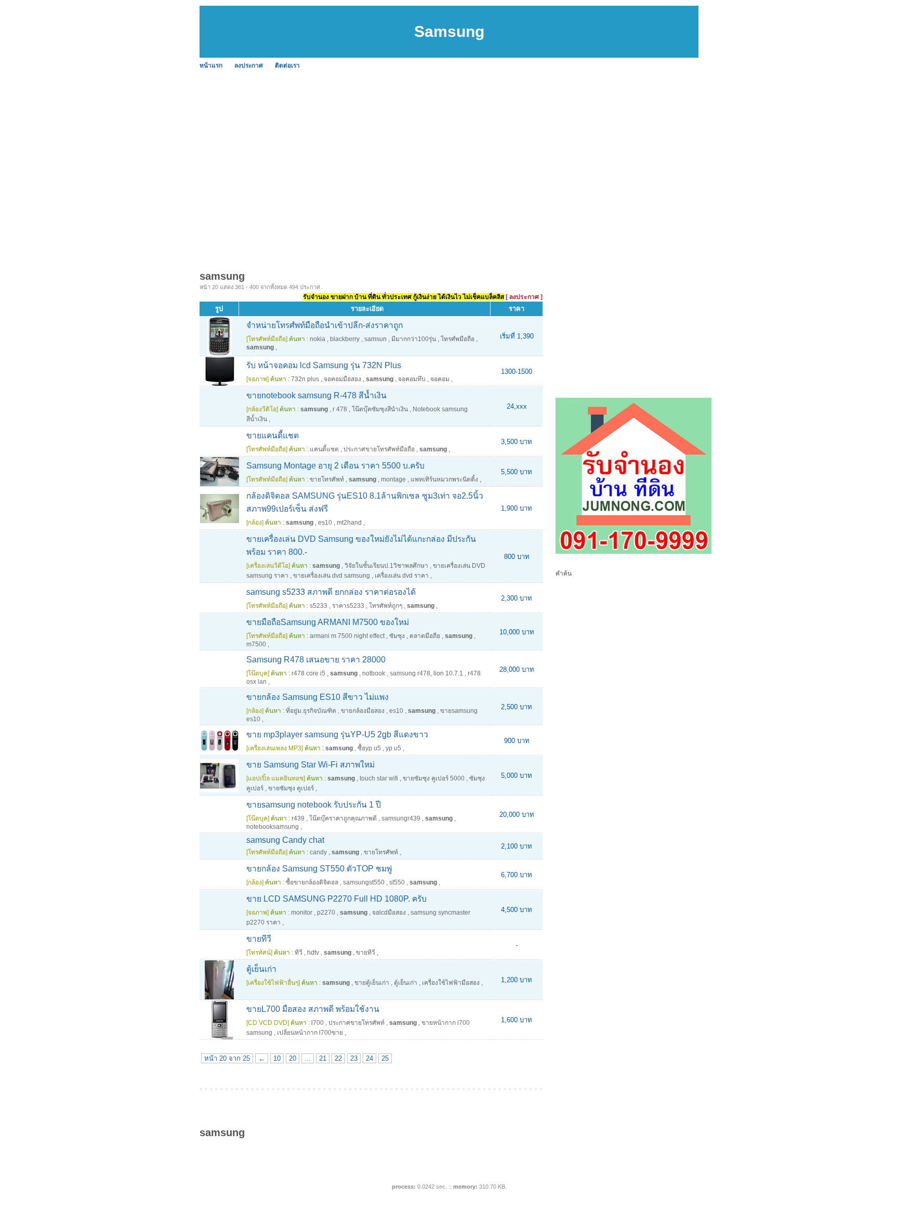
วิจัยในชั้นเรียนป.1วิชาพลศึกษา (386, 565)
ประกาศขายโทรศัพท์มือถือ (379, 449)
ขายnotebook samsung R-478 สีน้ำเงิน (316, 395)
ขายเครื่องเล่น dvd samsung (331, 575)
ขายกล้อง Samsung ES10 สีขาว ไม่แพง (317, 697)
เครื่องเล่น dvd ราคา (402, 575)
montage (393, 479)
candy (318, 852)
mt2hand (349, 522)
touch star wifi (379, 778)
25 (385, 1058)
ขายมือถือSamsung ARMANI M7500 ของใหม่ (327, 622)
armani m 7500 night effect (347, 636)
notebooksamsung (272, 826)
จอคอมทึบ (412, 379)
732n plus (305, 379)
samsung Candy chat (285, 840)
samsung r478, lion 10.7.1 (426, 673)
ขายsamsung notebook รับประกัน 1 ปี (313, 804)
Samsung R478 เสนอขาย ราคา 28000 (316, 659)
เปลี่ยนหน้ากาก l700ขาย (310, 1032)
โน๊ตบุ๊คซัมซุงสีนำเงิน (380, 409)
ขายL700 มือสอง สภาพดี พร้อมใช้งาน (312, 1009)
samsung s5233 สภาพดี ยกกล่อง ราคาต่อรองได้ (331, 592)
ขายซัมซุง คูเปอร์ (291, 788)
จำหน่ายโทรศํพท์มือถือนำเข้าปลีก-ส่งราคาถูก (324, 325)
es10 (325, 522)
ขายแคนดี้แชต (272, 435)
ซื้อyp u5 (369, 748)
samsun (375, 339)
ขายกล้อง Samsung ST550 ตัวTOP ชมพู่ (319, 868)
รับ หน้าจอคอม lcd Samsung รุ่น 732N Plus (323, 365)
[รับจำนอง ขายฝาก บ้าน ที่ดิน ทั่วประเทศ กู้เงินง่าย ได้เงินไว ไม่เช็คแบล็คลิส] (633, 551)
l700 (317, 1022)
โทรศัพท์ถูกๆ (385, 605)
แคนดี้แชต (324, 449)
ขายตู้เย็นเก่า (371, 982)
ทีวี (298, 952)
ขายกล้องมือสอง (363, 710)
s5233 (318, 605)
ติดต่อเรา (287, 65)
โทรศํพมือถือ (457, 339)
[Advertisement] (511, 151)
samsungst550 (364, 882)
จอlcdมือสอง (389, 912)
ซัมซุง (397, 636)
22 (338, 1058)
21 (322, 1058)
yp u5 (393, 748)
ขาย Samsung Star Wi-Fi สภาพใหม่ (310, 764)
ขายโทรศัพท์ (327, 479)
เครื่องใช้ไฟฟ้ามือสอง (451, 982)
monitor (301, 912)
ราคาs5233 (348, 605)
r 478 (340, 409)
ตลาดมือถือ (425, 636)
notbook (373, 673)
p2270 (326, 912)
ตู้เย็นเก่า (261, 969)
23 (354, 1058)
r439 (298, 818)
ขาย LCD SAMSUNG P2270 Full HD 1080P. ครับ (336, 898)
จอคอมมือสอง (342, 379)
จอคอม (440, 379)
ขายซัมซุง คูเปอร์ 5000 (434, 778)
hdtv (313, 952)
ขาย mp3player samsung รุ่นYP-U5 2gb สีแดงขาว (337, 734)
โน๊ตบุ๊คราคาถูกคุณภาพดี (343, 818)
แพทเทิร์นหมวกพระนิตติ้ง (444, 479)
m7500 (256, 644)
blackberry (345, 339)
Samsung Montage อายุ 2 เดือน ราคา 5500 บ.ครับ (335, 465)
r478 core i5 (308, 673)
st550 (397, 882)
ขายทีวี (258, 938)
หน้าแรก (211, 65)
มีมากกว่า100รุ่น (413, 339)
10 (277, 1058)
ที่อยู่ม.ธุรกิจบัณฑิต (311, 710)
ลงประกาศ (248, 65)
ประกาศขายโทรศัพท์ (356, 1022)
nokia (317, 339)
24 (369, 1058)
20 (292, 1058)
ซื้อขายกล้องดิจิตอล (312, 882)
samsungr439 (400, 818)
